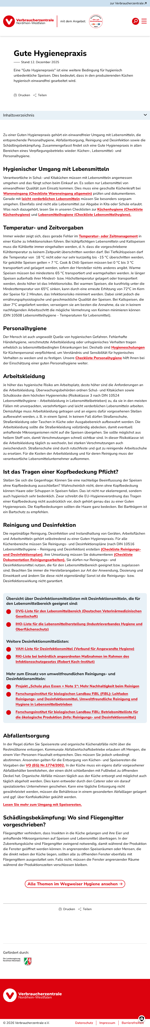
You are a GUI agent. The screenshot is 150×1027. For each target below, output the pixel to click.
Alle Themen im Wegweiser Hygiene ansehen (73, 884)
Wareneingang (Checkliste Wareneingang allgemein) (47, 193)
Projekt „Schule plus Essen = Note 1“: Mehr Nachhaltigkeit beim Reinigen (77, 686)
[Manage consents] (141, 1018)
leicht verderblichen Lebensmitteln (51, 198)
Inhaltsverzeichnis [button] (18, 115)
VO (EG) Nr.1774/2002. (45, 765)
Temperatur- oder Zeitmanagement (108, 236)
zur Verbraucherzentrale (127, 3)
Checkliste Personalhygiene (98, 358)
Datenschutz (84, 1023)
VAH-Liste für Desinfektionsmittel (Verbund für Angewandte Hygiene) (75, 648)
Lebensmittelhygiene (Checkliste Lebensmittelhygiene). (84, 214)
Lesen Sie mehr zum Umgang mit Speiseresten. (42, 804)
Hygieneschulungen (128, 347)
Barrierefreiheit (133, 1023)
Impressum (107, 1023)
